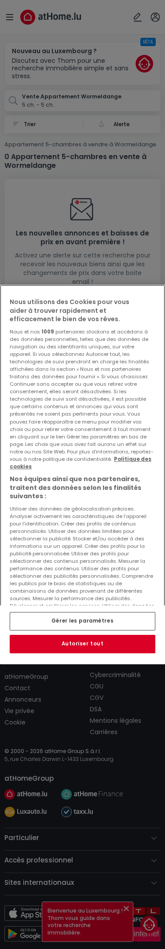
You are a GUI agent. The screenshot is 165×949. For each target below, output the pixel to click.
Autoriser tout (83, 643)
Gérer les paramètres (82, 620)
